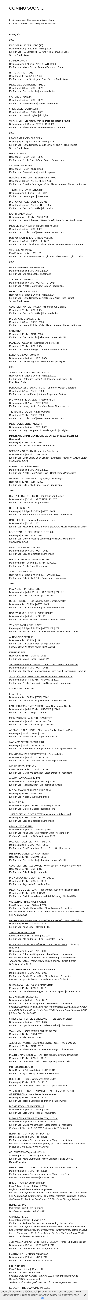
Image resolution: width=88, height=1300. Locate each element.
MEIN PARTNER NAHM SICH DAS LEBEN (30, 718)
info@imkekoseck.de (45, 23)
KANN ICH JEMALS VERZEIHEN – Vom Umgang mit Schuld (40, 706)
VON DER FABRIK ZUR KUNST (25, 625)
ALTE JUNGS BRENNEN (21, 637)
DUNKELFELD (16, 802)
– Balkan (29, 853)
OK (42, 1297)
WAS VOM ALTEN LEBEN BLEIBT (26, 742)
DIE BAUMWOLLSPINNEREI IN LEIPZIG (30, 790)
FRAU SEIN (15, 694)
